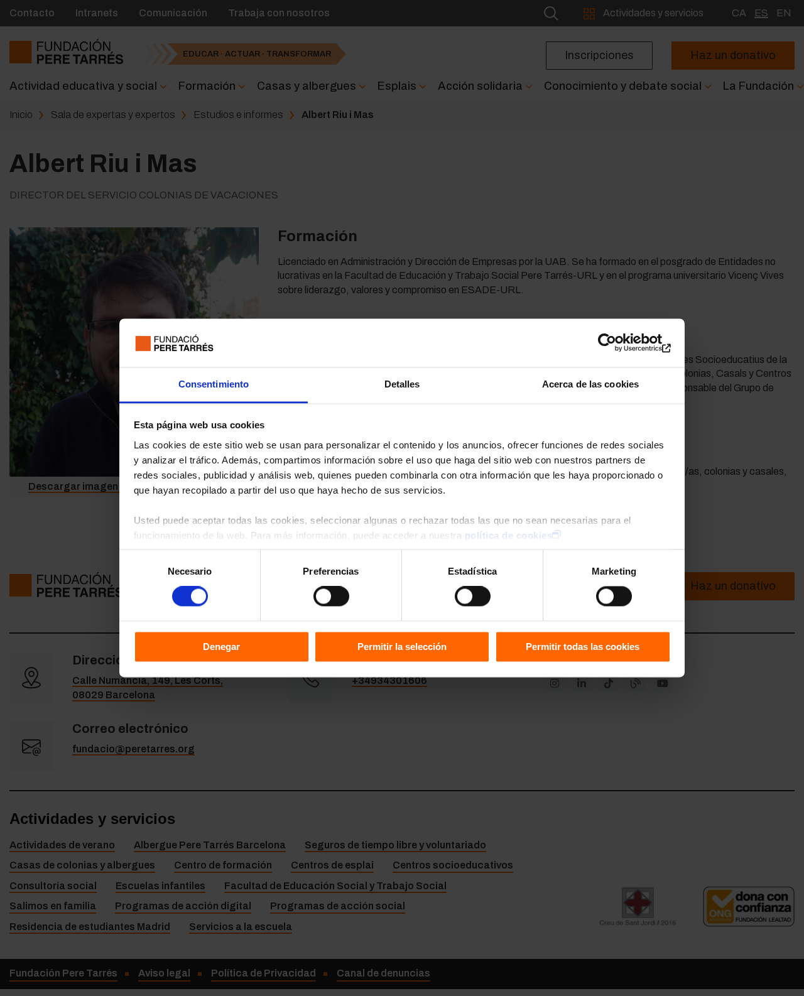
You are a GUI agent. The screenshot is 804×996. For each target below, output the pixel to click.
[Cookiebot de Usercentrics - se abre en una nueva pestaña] (616, 342)
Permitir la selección (402, 646)
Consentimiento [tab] (213, 384)
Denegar (221, 646)
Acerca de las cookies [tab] (590, 384)
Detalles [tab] (402, 384)
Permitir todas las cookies (582, 646)
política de (509, 535)
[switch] (331, 597)
